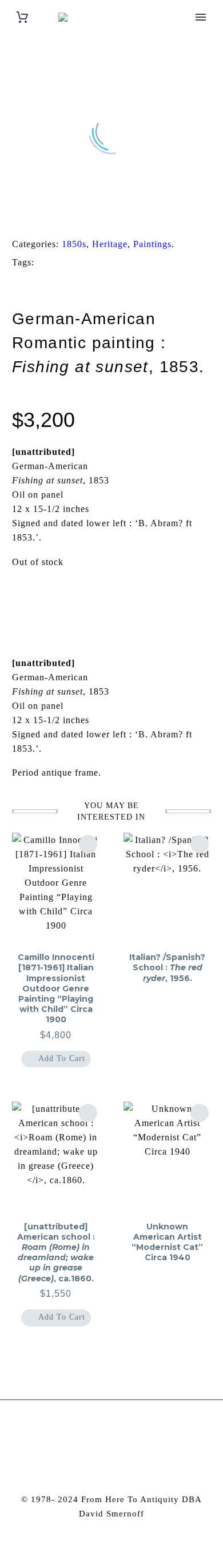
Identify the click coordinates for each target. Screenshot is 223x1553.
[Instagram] (104, 1430)
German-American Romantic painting (88, 282)
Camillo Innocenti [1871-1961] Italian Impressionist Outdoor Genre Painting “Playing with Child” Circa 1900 (56, 988)
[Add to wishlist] (88, 844)
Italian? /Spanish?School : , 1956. (167, 967)
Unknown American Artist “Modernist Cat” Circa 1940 (167, 1242)
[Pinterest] (49, 215)
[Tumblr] (66, 215)
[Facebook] (13, 215)
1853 (61, 263)
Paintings (152, 244)
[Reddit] (102, 215)
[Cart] (22, 17)
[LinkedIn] (84, 215)
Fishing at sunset (132, 263)
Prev (39, 597)
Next (183, 597)
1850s (74, 244)
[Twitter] (31, 215)
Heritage (110, 244)
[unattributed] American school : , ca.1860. (56, 1252)
